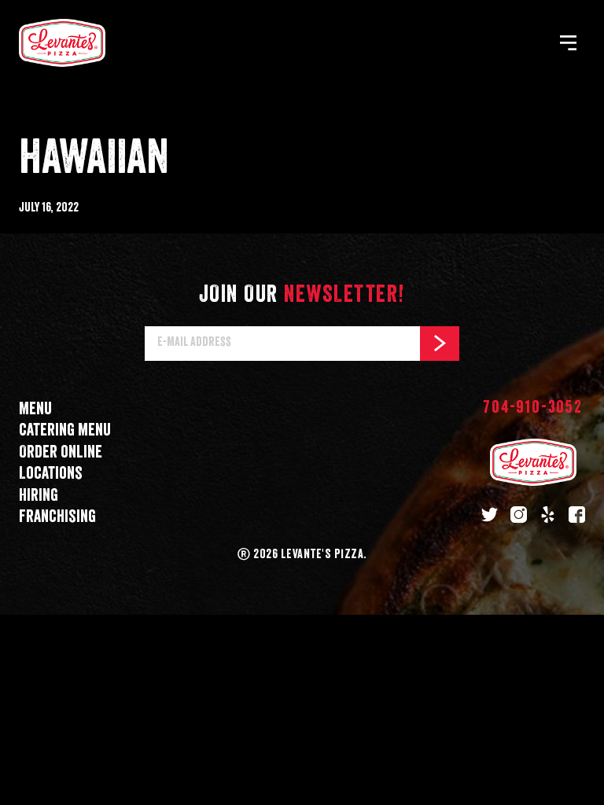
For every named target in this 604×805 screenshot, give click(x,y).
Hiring (38, 495)
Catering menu (65, 430)
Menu (35, 409)
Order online (60, 452)
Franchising (57, 516)
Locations (51, 473)
